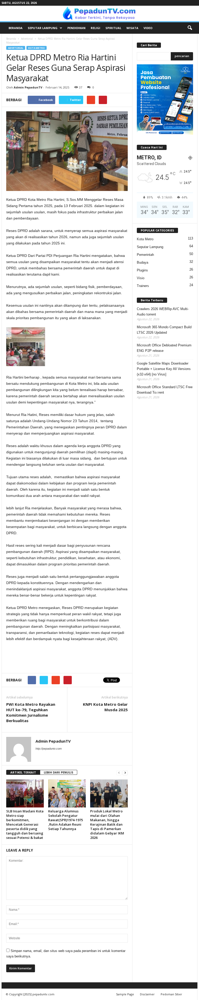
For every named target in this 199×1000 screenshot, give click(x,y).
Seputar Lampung (43, 28)
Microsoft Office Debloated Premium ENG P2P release (164, 348)
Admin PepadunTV (28, 87)
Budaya (142, 262)
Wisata (132, 28)
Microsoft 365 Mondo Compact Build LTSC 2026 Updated (164, 329)
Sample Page (125, 994)
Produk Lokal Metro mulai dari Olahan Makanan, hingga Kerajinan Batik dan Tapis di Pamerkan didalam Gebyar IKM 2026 (107, 824)
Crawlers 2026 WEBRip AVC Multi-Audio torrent (163, 311)
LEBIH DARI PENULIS (58, 772)
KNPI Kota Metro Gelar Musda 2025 (105, 707)
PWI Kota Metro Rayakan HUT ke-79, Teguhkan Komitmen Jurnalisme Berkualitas (30, 712)
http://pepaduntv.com (48, 748)
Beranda (16, 28)
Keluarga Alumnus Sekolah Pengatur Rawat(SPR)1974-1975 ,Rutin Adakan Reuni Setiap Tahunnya (65, 820)
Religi (95, 28)
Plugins (142, 270)
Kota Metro (36, 48)
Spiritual (113, 28)
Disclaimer (147, 994)
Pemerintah (145, 255)
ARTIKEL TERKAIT (23, 772)
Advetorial (27, 38)
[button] (189, 28)
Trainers (143, 286)
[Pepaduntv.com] (99, 13)
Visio (140, 278)
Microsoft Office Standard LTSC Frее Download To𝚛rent (165, 389)
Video (148, 28)
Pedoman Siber (171, 994)
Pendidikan (76, 28)
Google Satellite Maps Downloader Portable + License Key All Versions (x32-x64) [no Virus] (164, 368)
